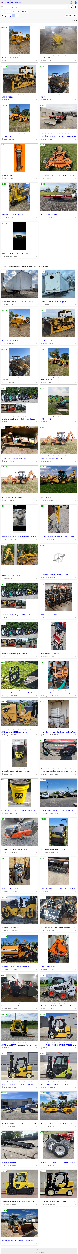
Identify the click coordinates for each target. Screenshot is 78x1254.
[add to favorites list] (2, 61)
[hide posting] (36, 61)
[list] (2, 15)
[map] (17, 15)
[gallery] (13, 15)
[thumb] (6, 15)
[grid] (10, 15)
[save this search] (75, 7)
